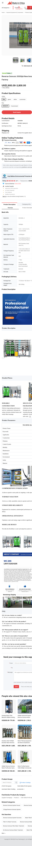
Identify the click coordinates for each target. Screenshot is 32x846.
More (3, 833)
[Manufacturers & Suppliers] (16, 3)
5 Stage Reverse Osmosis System (12, 809)
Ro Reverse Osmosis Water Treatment (13, 830)
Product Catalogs (26, 782)
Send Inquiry (17, 112)
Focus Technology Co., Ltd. (21, 839)
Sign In (4, 196)
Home (3, 12)
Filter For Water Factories (9, 822)
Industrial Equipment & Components (14, 12)
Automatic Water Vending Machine (9, 789)
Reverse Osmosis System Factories (12, 817)
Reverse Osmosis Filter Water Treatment (13, 826)
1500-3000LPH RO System (24, 786)
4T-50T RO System (6, 786)
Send (16, 686)
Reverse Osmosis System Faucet (11, 805)
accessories (20, 789)
